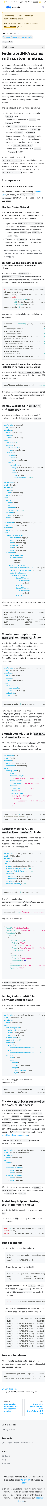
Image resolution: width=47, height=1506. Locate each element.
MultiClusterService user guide (15, 1135)
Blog (4, 1459)
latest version (10, 26)
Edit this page (11, 1389)
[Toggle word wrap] (38, 289)
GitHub (35, 2)
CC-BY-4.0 (25, 1480)
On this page (8, 47)
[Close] (45, 2)
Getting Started (8, 1429)
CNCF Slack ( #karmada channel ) (16, 1443)
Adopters (6, 1463)
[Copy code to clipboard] (42, 289)
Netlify (23, 1483)
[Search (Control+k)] (43, 7)
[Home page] (4, 33)
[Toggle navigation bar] (3, 7)
